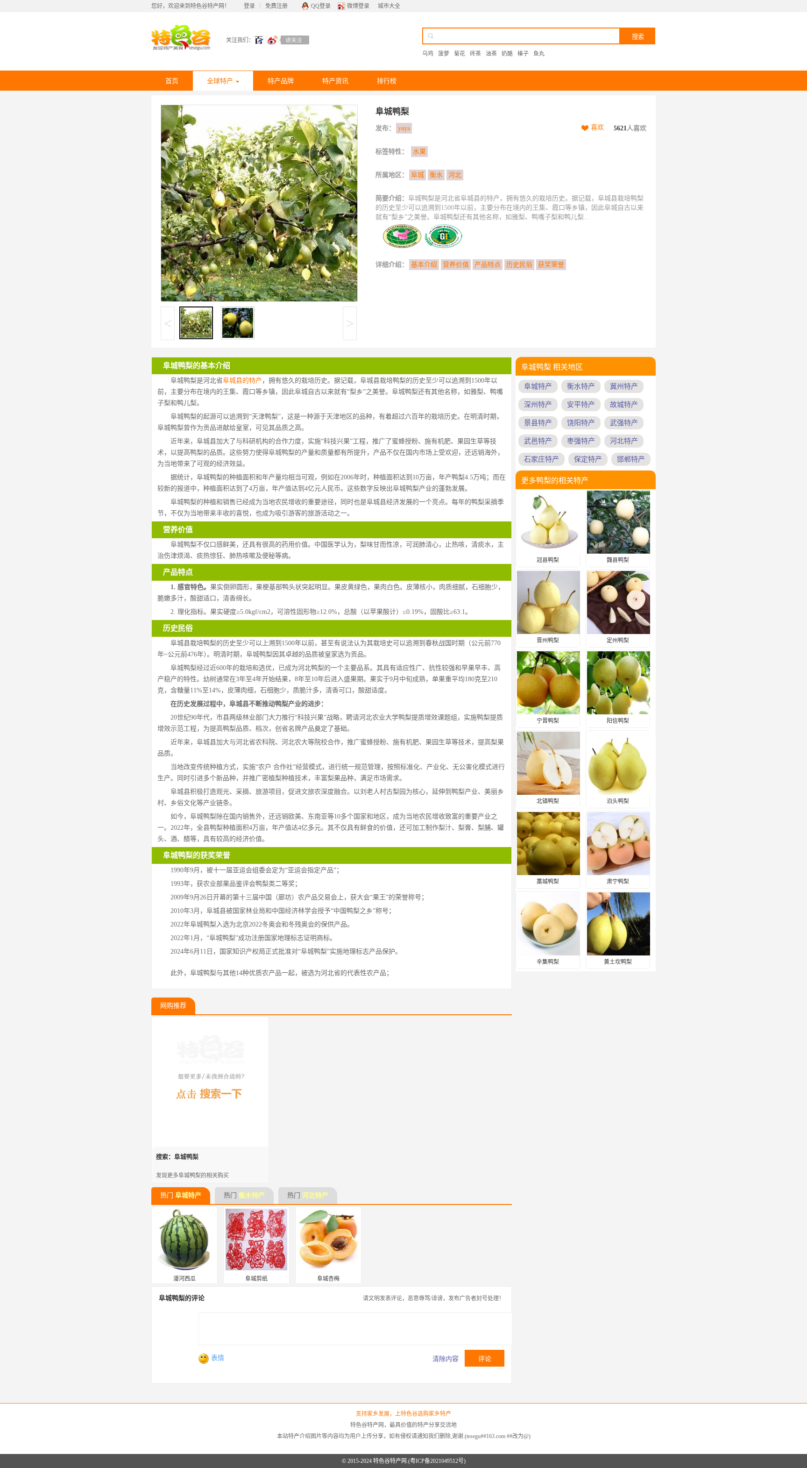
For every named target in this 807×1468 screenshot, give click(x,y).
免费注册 (276, 6)
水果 (419, 151)
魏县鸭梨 (618, 560)
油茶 (491, 53)
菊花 (459, 53)
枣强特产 (581, 441)
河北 (454, 174)
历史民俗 (519, 264)
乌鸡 (427, 53)
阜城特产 (188, 1195)
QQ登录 (321, 6)
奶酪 (507, 53)
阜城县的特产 (242, 380)
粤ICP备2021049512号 (437, 1461)
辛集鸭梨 (548, 962)
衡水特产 (252, 1195)
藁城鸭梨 (548, 881)
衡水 (436, 174)
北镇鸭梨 (548, 801)
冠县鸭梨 (548, 560)
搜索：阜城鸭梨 (177, 1156)
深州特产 (538, 404)
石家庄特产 (541, 459)
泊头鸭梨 (618, 801)
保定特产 (588, 459)
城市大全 (389, 6)
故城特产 (624, 404)
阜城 (417, 174)
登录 (249, 6)
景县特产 (538, 423)
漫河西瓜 (184, 1279)
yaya (404, 128)
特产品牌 (281, 81)
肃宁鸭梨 (618, 881)
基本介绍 (424, 264)
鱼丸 (539, 53)
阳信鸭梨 (618, 721)
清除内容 (445, 1358)
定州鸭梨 (618, 640)
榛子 (523, 53)
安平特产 (581, 404)
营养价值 (456, 264)
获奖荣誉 (551, 264)
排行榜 (386, 81)
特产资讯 (335, 81)
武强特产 (624, 423)
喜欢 (597, 127)
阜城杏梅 (328, 1279)
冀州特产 (624, 386)
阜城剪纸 (256, 1279)
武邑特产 (538, 441)
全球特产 (220, 81)
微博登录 (358, 6)
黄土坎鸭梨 (618, 962)
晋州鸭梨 (548, 640)
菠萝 (443, 53)
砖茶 (475, 53)
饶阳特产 (581, 423)
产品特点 (487, 264)
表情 (217, 1357)
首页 (171, 81)
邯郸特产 (631, 459)
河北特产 (315, 1195)
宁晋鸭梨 (548, 721)
